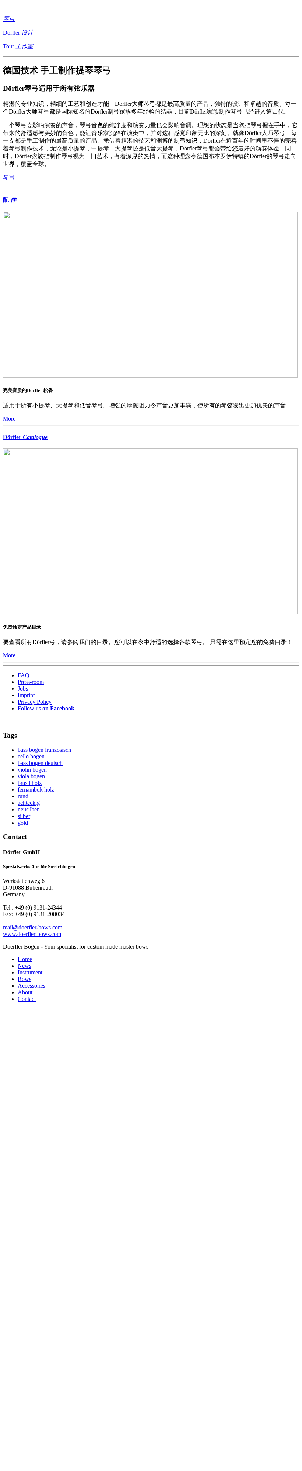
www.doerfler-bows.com (32, 934)
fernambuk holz (36, 789)
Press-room (31, 682)
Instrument (30, 972)
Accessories (31, 986)
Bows (24, 979)
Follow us (46, 708)
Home (25, 959)
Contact (27, 999)
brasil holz (30, 783)
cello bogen (31, 756)
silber (24, 816)
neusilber (28, 809)
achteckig (29, 803)
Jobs (23, 688)
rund (23, 796)
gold (23, 823)
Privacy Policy (35, 702)
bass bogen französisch (44, 750)
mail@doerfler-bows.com (32, 927)
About (25, 992)
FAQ (23, 675)
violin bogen (32, 769)
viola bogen (31, 776)
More (9, 418)
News (24, 966)
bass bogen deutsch (40, 763)
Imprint (26, 695)
